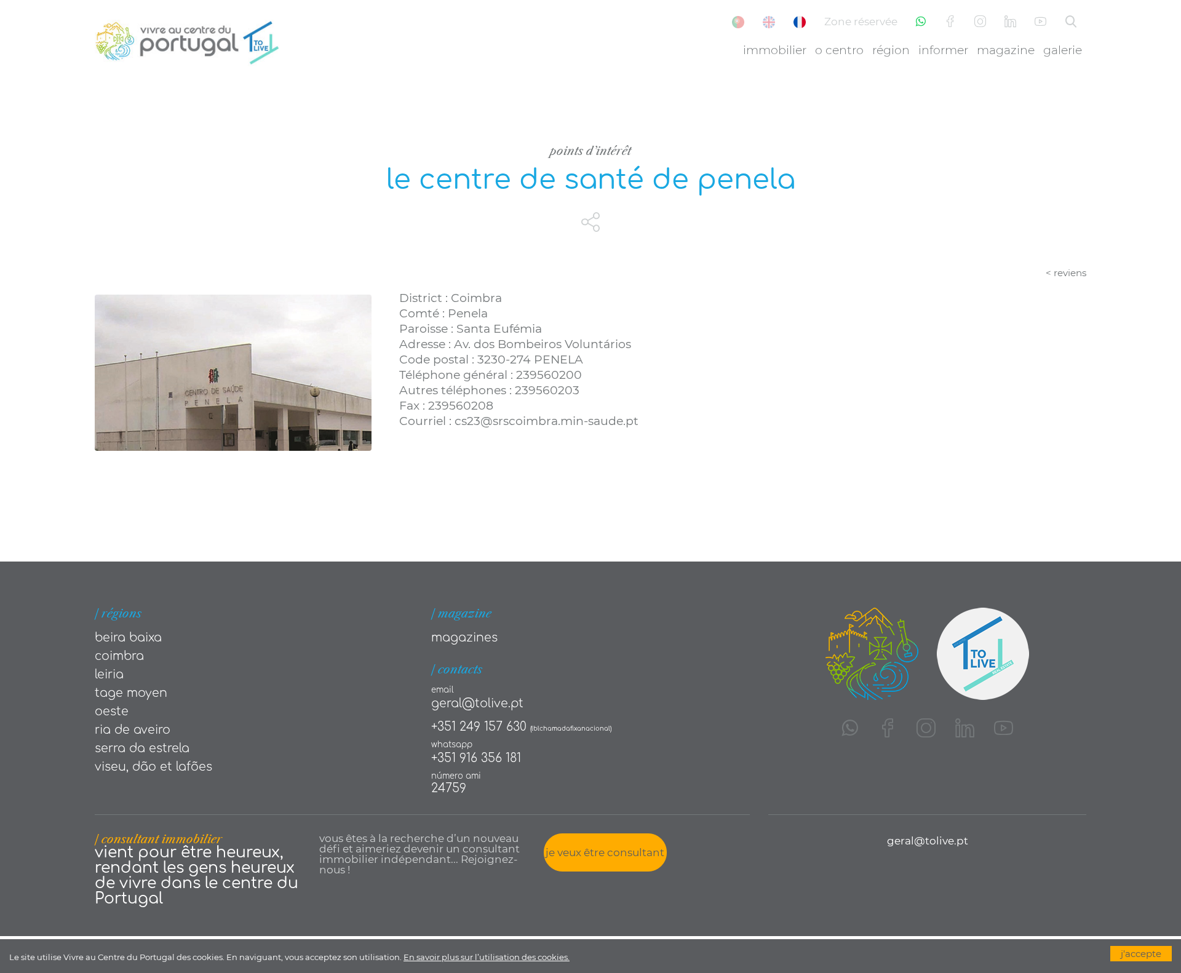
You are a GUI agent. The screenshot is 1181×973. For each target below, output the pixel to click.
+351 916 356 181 (476, 758)
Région (891, 50)
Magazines (464, 637)
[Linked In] (1010, 21)
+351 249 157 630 (479, 726)
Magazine (1006, 50)
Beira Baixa (128, 637)
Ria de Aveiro (132, 729)
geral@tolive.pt (477, 703)
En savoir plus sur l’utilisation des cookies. (487, 957)
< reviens (1066, 273)
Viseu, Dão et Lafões (153, 766)
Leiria (109, 674)
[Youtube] (1040, 21)
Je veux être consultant (605, 852)
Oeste (112, 711)
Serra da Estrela (142, 748)
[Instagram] (980, 21)
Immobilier (774, 50)
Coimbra (119, 655)
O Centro (839, 50)
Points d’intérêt (590, 151)
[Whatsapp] (921, 21)
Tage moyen (131, 692)
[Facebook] (950, 21)
